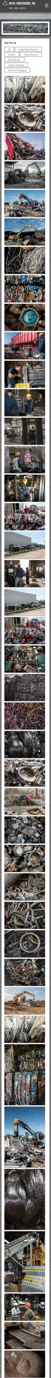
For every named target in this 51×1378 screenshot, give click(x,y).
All (9, 49)
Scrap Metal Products (28, 49)
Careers (11, 54)
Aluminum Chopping (17, 70)
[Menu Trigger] (46, 5)
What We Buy (14, 59)
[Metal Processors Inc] (19, 3)
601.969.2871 (17, 8)
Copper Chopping (16, 65)
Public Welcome (31, 54)
